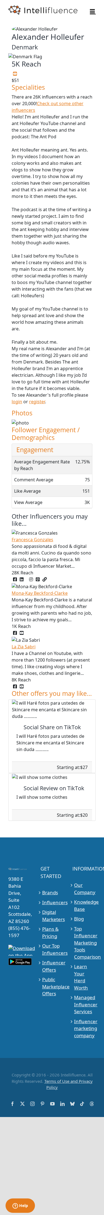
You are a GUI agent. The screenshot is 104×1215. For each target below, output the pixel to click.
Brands (50, 892)
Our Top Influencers (52, 949)
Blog (79, 919)
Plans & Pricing (50, 932)
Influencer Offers (52, 966)
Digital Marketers (52, 915)
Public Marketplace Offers (52, 986)
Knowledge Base (84, 905)
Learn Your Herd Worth (81, 977)
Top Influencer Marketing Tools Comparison (84, 942)
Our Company (84, 888)
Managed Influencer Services (84, 1004)
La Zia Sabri (23, 647)
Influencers (52, 902)
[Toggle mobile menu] (93, 11)
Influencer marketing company (84, 1028)
